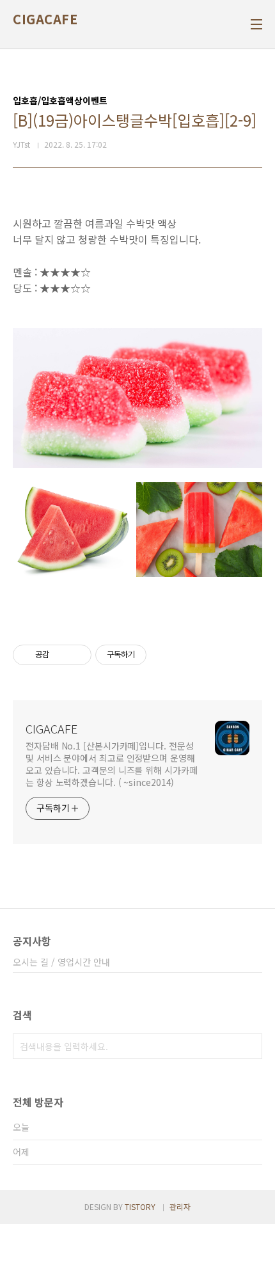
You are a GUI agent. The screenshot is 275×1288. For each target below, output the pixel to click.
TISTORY (140, 1206)
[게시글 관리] (77, 654)
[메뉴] (256, 24)
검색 (249, 1046)
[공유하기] (61, 654)
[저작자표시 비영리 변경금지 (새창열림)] (163, 655)
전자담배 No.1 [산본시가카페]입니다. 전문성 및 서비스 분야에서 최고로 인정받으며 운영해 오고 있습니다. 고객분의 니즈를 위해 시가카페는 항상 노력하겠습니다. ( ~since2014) (112, 764)
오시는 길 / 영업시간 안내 (61, 961)
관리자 (180, 1206)
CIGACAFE (45, 19)
